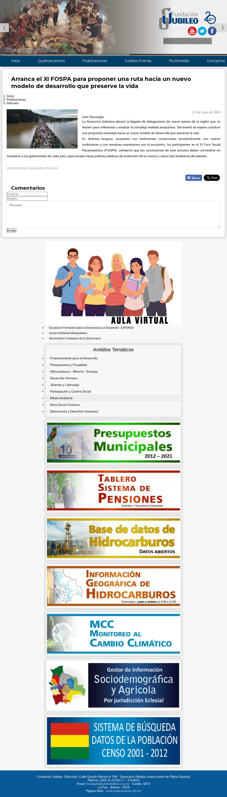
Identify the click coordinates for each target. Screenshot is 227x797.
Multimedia (179, 61)
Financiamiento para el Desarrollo (74, 358)
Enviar (11, 230)
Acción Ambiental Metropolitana (68, 333)
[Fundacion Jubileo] (187, 31)
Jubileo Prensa (138, 61)
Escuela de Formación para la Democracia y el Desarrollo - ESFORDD (91, 327)
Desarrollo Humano (63, 378)
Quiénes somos (51, 61)
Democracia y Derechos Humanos (74, 411)
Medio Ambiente (61, 398)
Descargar (96, 117)
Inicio (15, 61)
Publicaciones (94, 61)
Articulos (13, 103)
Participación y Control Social (70, 391)
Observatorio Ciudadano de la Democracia (75, 338)
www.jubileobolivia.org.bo (123, 791)
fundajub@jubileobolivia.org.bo (107, 783)
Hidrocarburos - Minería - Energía (74, 371)
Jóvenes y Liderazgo (64, 385)
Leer (85, 117)
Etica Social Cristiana (65, 404)
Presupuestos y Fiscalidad (68, 365)
